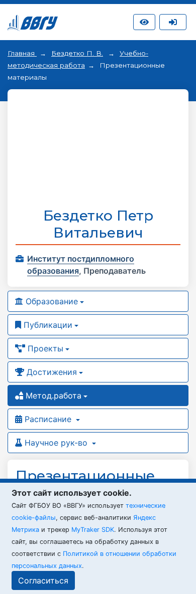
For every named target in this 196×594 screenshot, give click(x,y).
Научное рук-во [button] (56, 443)
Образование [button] (50, 301)
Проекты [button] (44, 348)
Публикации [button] (46, 325)
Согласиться (43, 580)
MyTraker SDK (92, 529)
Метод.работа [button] (52, 395)
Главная (22, 53)
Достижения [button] (50, 372)
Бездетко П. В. (77, 53)
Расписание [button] (48, 419)
